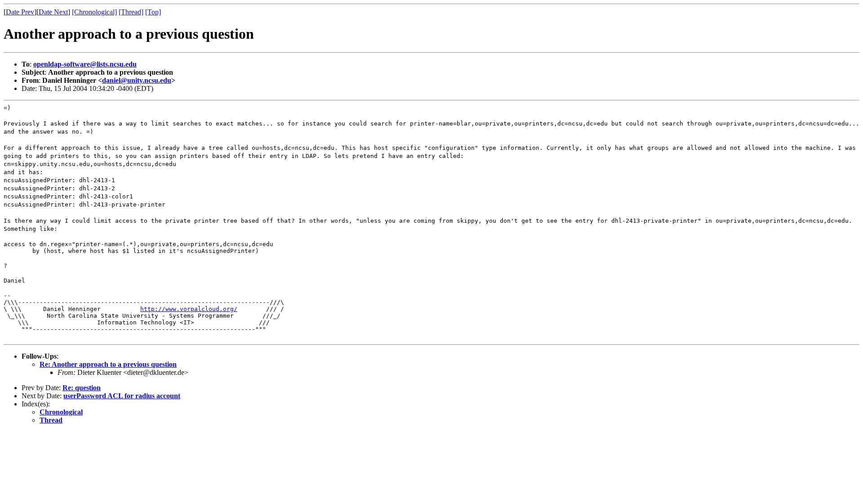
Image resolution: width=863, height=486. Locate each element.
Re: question (81, 388)
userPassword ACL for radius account (121, 396)
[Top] (153, 12)
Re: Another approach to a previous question (108, 364)
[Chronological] (94, 12)
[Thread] (131, 12)
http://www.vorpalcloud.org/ (188, 309)
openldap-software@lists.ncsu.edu (85, 64)
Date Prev (20, 12)
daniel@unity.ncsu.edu (136, 80)
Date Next (53, 12)
